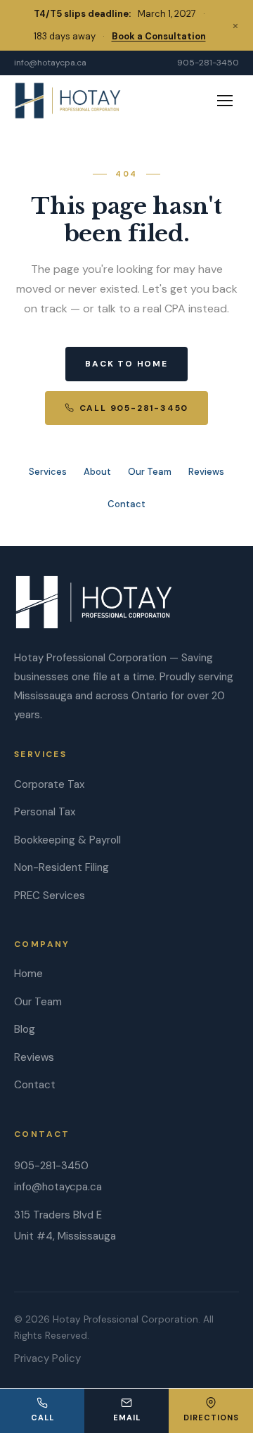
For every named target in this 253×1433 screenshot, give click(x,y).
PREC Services (49, 896)
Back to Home (126, 363)
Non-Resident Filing (61, 867)
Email (127, 1417)
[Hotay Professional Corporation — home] (68, 101)
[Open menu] (225, 101)
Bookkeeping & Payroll (67, 840)
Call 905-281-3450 (134, 408)
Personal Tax (44, 812)
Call (42, 1417)
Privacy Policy (47, 1358)
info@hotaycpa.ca (50, 62)
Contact (126, 504)
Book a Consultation (159, 36)
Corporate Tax (49, 784)
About (97, 472)
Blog (24, 1029)
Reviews (206, 472)
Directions (211, 1417)
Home (28, 974)
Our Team (149, 472)
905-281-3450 (208, 62)
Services (48, 472)
